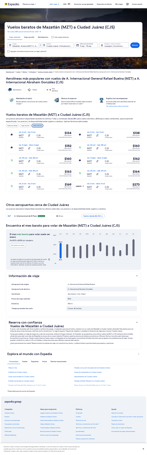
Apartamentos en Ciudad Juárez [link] (85, 377)
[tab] (14, 37)
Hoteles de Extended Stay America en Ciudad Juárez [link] (27, 385)
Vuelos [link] (18, 72)
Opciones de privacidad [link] (83, 435)
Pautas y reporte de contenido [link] (85, 439)
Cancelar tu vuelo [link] (116, 420)
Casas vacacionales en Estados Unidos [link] (52, 420)
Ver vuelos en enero (17, 245)
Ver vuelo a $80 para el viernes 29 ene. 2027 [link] (23, 32)
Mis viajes (119, 4)
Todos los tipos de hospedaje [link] (49, 435)
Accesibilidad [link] (80, 431)
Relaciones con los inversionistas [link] (15, 428)
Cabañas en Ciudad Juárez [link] (17, 372)
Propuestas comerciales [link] (12, 424)
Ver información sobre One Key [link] (117, 106)
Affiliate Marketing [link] (10, 435)
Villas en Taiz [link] (12, 368)
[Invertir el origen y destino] (40, 45)
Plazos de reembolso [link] (117, 424)
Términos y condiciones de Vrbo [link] (86, 428)
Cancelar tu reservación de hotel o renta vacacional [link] (127, 417)
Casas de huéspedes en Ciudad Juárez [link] (88, 372)
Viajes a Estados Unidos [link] (47, 424)
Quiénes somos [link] (9, 413)
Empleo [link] (7, 417)
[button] (61, 250)
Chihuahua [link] (32, 72)
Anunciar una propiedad (83, 4)
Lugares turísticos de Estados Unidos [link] (51, 413)
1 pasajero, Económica (113, 46)
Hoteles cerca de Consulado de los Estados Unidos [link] (92, 368)
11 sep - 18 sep (85, 46)
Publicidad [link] (8, 431)
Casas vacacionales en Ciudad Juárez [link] (21, 377)
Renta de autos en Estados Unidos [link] (50, 431)
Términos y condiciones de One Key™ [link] (87, 424)
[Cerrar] (143, 448)
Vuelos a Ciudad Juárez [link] (45, 72)
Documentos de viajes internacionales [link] (123, 431)
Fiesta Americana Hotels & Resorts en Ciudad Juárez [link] (92, 385)
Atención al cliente (104, 4)
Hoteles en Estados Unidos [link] (48, 417)
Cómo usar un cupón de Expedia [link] (121, 428)
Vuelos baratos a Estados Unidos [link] (50, 428)
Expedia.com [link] (10, 72)
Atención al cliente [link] (117, 413)
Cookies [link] (78, 417)
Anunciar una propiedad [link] (12, 420)
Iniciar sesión (137, 4)
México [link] (25, 72)
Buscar (135, 45)
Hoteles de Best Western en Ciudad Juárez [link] (89, 381)
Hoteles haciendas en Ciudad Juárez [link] (21, 381)
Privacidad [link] (79, 413)
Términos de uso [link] (81, 420)
